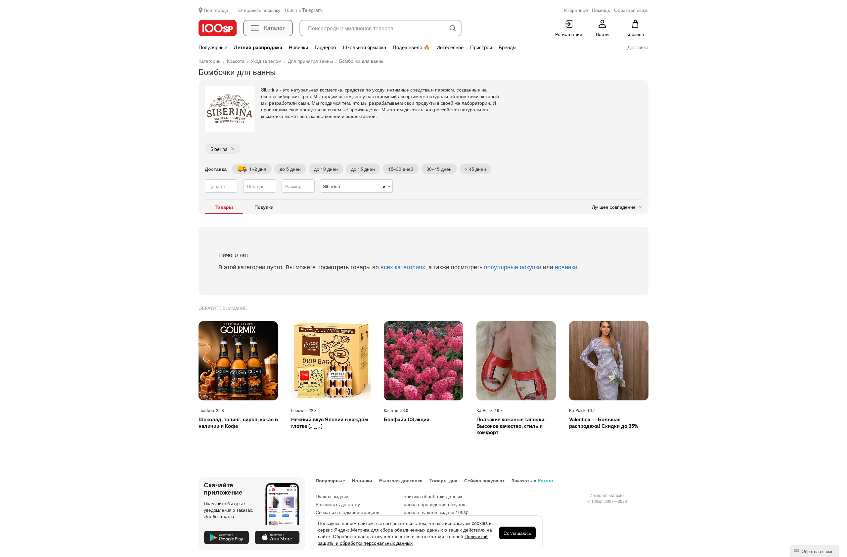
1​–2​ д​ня (257, 169)
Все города (216, 10)
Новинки (298, 47)
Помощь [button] (601, 10)
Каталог (274, 28)
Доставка (637, 47)
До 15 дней (363, 169)
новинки (566, 266)
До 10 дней (326, 169)
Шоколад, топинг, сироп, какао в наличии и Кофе (238, 422)
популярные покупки (512, 266)
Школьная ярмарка (364, 47)
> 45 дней (475, 169)
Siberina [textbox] (331, 186)
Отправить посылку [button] (259, 10)
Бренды (507, 47)
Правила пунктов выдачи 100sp (434, 512)
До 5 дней (290, 169)
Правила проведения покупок (432, 504)
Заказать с (532, 480)
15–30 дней (400, 169)
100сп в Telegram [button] (303, 10)
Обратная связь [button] (631, 10)
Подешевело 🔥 (411, 47)
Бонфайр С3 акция (406, 419)
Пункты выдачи (332, 496)
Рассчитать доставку (338, 504)
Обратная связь (816, 551)
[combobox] (356, 186)
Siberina (219, 149)
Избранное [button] (576, 10)
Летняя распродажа (258, 47)
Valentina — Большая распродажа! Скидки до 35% (603, 422)
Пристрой (481, 47)
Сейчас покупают (484, 480)
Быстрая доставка (401, 480)
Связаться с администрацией (347, 512)
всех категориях (402, 266)
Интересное (450, 47)
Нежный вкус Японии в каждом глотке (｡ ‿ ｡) (329, 422)
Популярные (213, 47)
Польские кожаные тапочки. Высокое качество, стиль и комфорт (511, 426)
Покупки (264, 207)
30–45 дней (439, 169)
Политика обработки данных (431, 496)
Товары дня (443, 480)
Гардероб (325, 47)
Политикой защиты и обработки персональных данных (403, 539)
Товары (224, 207)
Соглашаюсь (517, 533)
